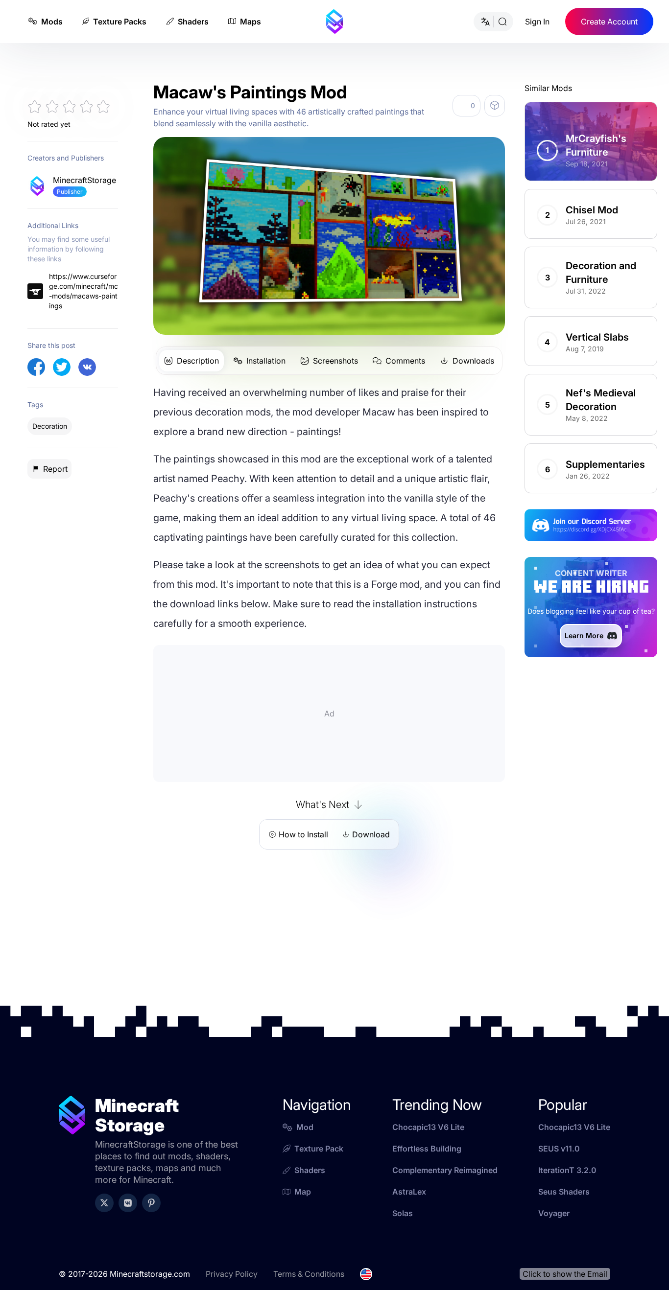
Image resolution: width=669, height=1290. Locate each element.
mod (304, 1139)
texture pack (318, 1160)
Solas (402, 1225)
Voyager (554, 1225)
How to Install (303, 834)
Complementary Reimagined (445, 1182)
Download (371, 834)
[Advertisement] (73, 657)
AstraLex (409, 1203)
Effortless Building (426, 1160)
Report (55, 469)
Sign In (537, 21)
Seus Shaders (564, 1203)
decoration (49, 426)
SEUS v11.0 (559, 1160)
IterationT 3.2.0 (567, 1182)
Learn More (584, 647)
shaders (309, 1182)
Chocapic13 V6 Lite (428, 1139)
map (302, 1203)
